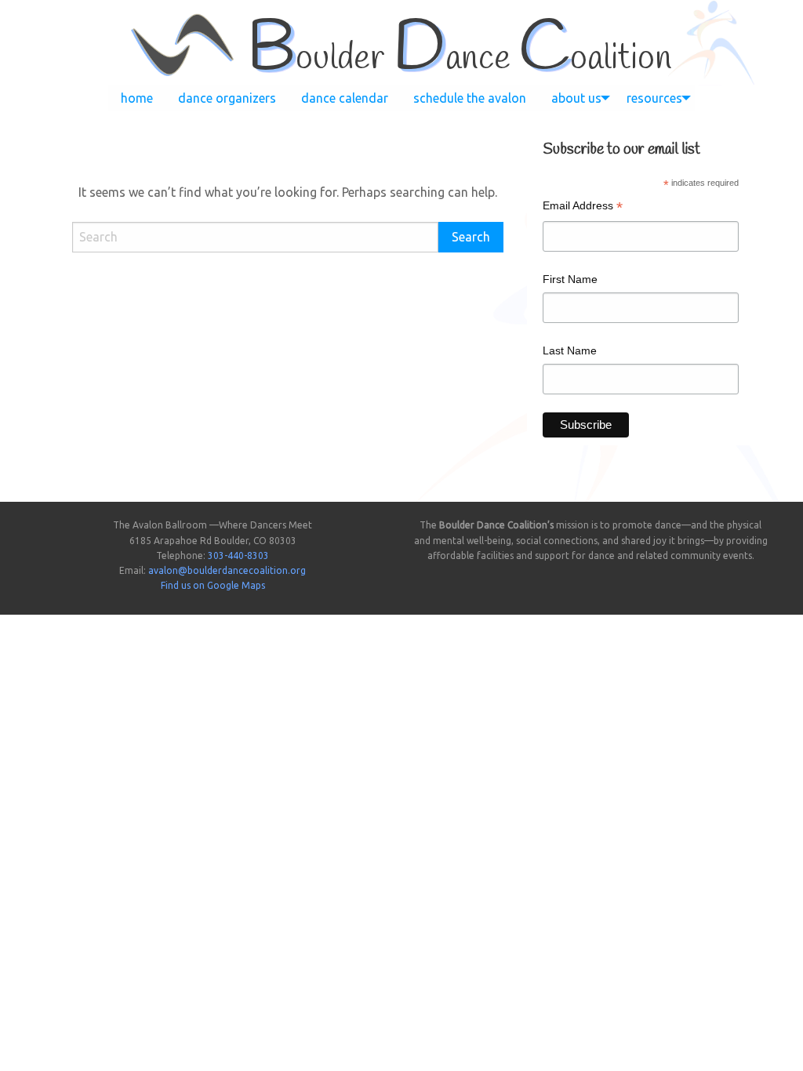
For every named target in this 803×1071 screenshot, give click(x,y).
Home (137, 98)
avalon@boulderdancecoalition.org (227, 570)
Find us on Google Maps (213, 585)
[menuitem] (136, 98)
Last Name (570, 350)
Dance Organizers (227, 98)
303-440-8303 (238, 555)
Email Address (583, 207)
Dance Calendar (344, 98)
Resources (654, 98)
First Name (570, 279)
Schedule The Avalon (469, 98)
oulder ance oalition (459, 58)
